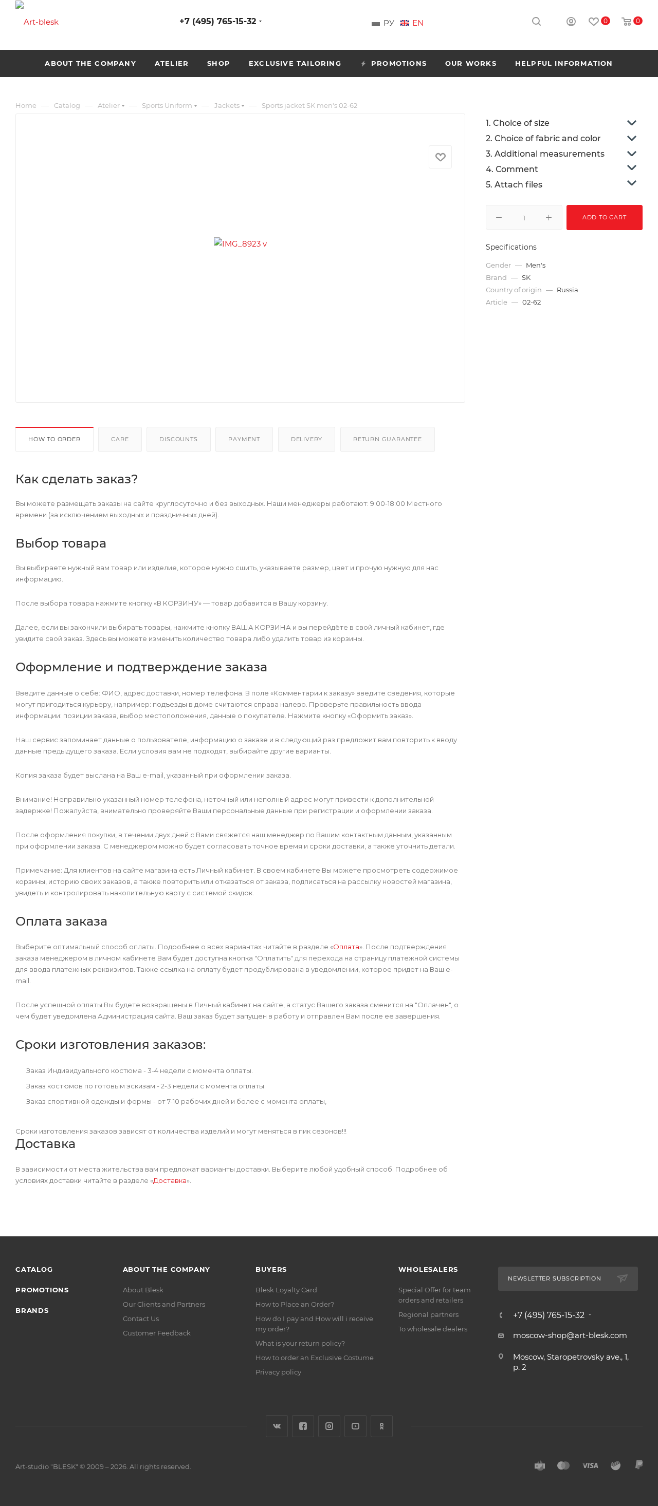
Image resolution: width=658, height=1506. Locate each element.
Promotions (42, 1290)
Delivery (306, 439)
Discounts (178, 439)
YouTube (355, 1426)
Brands (32, 1310)
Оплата (346, 947)
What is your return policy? (300, 1343)
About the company (167, 1269)
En (418, 23)
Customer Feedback (157, 1333)
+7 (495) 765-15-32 (217, 21)
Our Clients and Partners (164, 1304)
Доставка (170, 1180)
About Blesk (143, 1290)
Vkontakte (277, 1426)
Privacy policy (278, 1372)
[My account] (571, 22)
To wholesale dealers (432, 1329)
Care (120, 439)
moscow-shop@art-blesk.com (570, 1335)
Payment (244, 439)
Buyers (271, 1269)
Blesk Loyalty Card (286, 1290)
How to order (54, 439)
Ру (388, 23)
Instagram (329, 1426)
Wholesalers (428, 1269)
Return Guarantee (387, 439)
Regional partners (428, 1314)
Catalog (34, 1269)
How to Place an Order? (294, 1304)
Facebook (303, 1426)
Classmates (382, 1426)
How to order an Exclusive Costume (314, 1357)
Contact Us (141, 1318)
